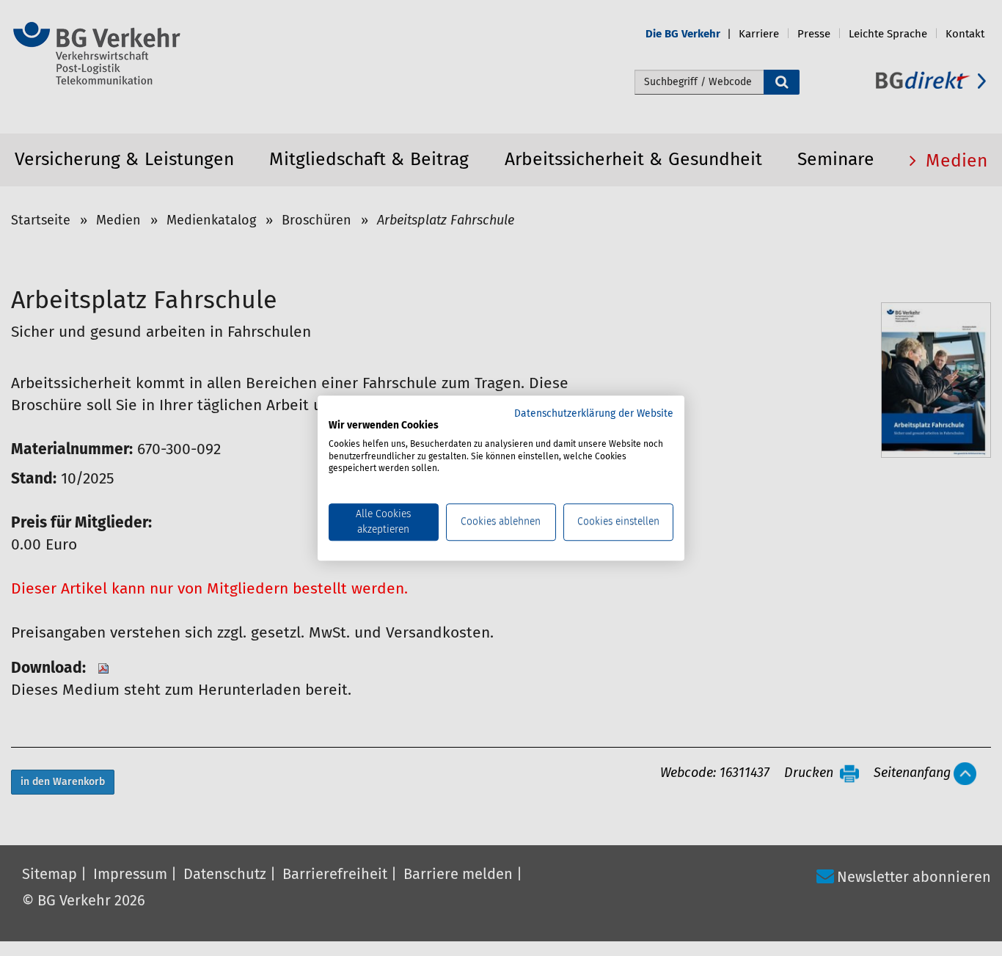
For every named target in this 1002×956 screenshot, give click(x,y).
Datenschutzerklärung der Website (593, 414)
